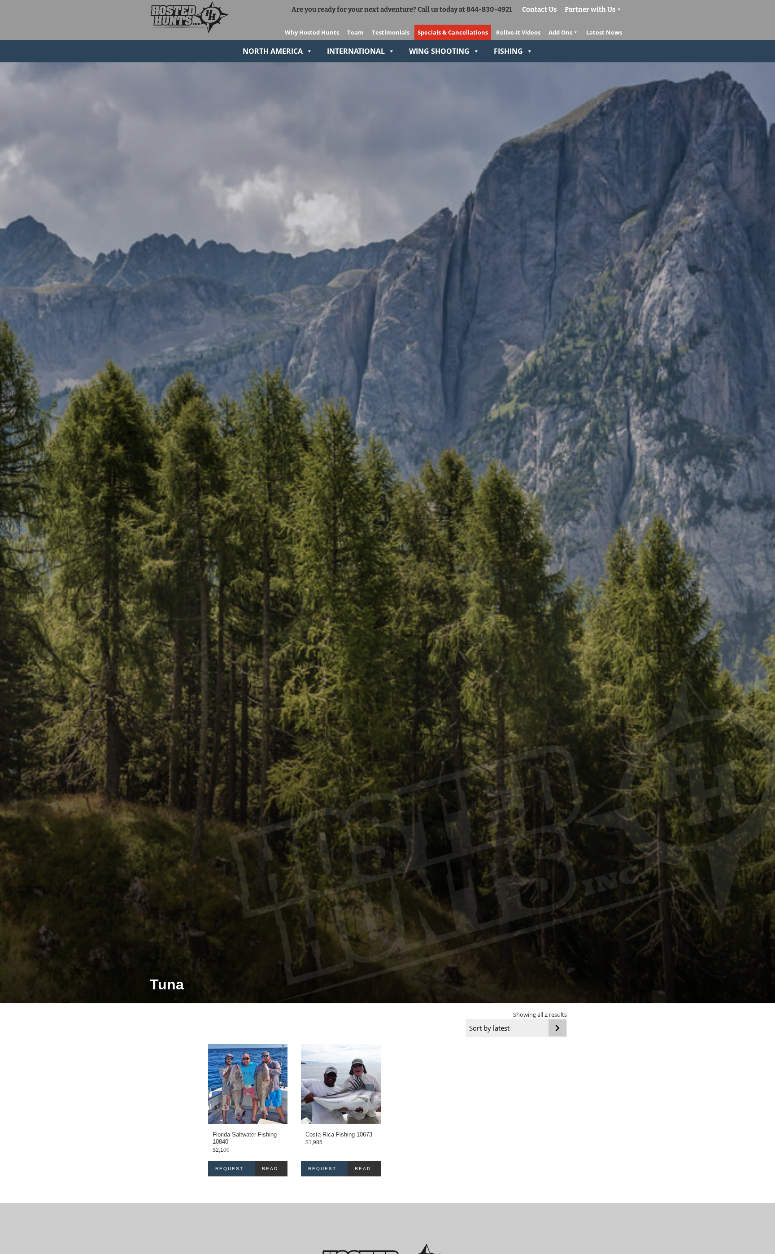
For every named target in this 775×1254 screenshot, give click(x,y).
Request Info (229, 1171)
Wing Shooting (439, 51)
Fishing (508, 51)
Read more (270, 1171)
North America (273, 51)
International (356, 51)
